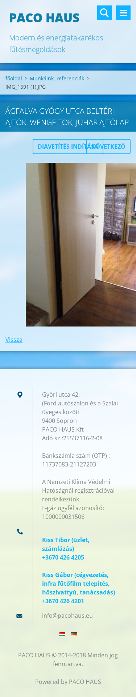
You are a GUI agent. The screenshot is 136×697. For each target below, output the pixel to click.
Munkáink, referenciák (57, 78)
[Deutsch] (74, 634)
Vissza (13, 340)
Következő (108, 147)
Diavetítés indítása (68, 147)
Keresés (104, 12)
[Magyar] (62, 634)
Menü (123, 12)
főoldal (13, 78)
